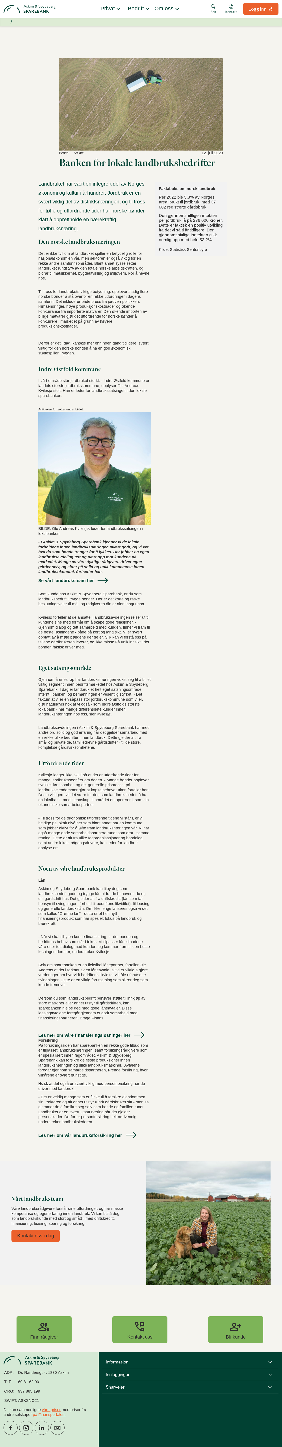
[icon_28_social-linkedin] (42, 1428)
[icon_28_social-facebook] (11, 1428)
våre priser (51, 1410)
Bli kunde (236, 1329)
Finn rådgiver (44, 1329)
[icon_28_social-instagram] (26, 1428)
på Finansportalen (49, 1414)
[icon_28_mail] (57, 1428)
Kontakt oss (139, 1329)
